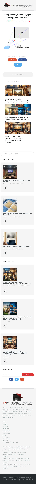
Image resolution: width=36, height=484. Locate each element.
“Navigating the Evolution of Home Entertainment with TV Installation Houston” (17, 119)
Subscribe (27, 374)
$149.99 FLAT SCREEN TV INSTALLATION (17, 246)
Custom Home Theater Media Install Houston (17, 214)
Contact (5, 440)
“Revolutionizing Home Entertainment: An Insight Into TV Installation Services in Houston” (17, 101)
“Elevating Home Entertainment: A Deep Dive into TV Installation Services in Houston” (16, 466)
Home (5, 422)
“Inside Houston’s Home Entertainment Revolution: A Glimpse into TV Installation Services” (15, 353)
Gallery (5, 435)
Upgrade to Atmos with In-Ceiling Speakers (16, 181)
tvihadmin (10, 21)
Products (6, 424)
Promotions (6, 433)
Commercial (6, 428)
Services (5, 426)
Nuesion (18, 481)
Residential (6, 431)
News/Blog (6, 438)
